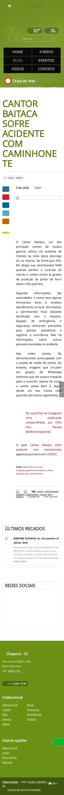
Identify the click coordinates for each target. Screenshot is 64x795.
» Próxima (61, 389)
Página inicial (10, 705)
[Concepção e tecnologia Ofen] (55, 783)
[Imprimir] (18, 491)
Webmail (7, 762)
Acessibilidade (10, 772)
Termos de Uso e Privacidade (24, 789)
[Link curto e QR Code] (10, 785)
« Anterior (61, 394)
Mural (30, 705)
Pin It (5, 197)
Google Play (37, 30)
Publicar (5, 205)
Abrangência (34, 714)
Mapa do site (35, 87)
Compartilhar (5, 189)
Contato (31, 719)
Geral (19, 178)
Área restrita (9, 757)
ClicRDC (52, 454)
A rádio (6, 709)
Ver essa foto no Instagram (44, 413)
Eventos (6, 719)
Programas (33, 709)
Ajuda (54, 87)
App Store (53, 30)
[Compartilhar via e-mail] (5, 221)
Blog (11, 178)
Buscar (50, 39)
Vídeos (6, 724)
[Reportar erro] (26, 491)
